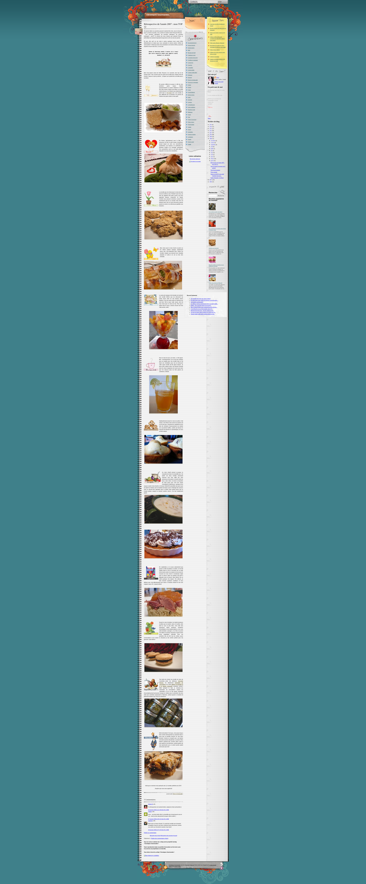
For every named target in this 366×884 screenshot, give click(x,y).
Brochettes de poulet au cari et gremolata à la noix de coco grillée (218, 46)
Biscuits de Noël (191, 52)
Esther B (150, 804)
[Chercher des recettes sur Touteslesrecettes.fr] (195, 161)
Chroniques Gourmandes (157, 15)
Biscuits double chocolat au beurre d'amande (218, 29)
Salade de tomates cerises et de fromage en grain (217, 60)
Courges (190, 65)
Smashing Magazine (221, 864)
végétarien (190, 137)
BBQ (189, 50)
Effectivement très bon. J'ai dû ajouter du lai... (202, 310)
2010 (210, 134)
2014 (210, 126)
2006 (210, 181)
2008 (210, 138)
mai (212, 152)
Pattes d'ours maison (215, 49)
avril (212, 154)
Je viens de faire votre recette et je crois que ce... (203, 312)
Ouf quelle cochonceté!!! (197, 302)
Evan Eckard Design (221, 868)
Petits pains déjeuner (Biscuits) (217, 43)
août (212, 146)
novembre (213, 140)
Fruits (189, 89)
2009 (210, 136)
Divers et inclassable (177, 793)
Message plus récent (155, 835)
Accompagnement (192, 42)
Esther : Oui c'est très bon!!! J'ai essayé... (201, 305)
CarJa (217, 77)
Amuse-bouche (191, 45)
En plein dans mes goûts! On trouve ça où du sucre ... (204, 300)
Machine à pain (191, 109)
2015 (210, 124)
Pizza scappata (214, 172)
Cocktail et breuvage (193, 57)
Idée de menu (191, 94)
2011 (210, 132)
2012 (210, 130)
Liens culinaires (191, 107)
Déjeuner (190, 75)
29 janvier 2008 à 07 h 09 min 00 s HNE (158, 830)
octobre (212, 142)
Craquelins (190, 67)
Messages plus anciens (167, 835)
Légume (190, 102)
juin (212, 150)
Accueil (175, 835)
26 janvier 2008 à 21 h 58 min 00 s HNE (158, 810)
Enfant (189, 85)
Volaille (189, 144)
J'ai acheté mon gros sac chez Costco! (200, 298)
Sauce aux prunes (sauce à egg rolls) (217, 33)
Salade (189, 127)
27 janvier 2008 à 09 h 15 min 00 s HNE (158, 819)
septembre (213, 144)
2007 (210, 179)
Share (209, 118)
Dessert (190, 77)
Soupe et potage (192, 134)
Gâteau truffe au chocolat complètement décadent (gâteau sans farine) (217, 38)
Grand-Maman (191, 92)
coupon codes (177, 866)
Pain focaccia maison (215, 170)
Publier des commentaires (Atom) (159, 838)
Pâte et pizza (191, 122)
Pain (189, 117)
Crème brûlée (191, 70)
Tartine (150, 811)
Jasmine (150, 820)
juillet (212, 148)
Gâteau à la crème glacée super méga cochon (217, 53)
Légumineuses (191, 104)
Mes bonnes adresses (195, 158)
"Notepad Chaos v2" (189, 865)
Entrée (189, 87)
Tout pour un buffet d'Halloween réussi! (217, 25)
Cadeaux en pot (191, 55)
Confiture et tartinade (193, 60)
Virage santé (191, 141)
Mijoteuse (190, 112)
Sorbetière (190, 132)
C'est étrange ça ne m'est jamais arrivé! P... (202, 309)
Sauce (189, 129)
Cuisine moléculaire (192, 72)
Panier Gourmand (192, 119)
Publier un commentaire (150, 832)
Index (189, 97)
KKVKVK (190, 99)
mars (212, 156)
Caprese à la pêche (214, 56)
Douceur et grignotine (193, 82)
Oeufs (189, 114)
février (212, 158)
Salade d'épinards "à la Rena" (217, 177)
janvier (212, 160)
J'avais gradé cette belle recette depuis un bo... (203, 314)
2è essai (169, 93)
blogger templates (165, 867)
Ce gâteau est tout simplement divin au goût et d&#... (204, 304)
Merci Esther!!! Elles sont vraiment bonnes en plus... (204, 307)
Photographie (191, 124)
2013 (210, 128)
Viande (189, 139)
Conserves (190, 62)
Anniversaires (191, 47)
